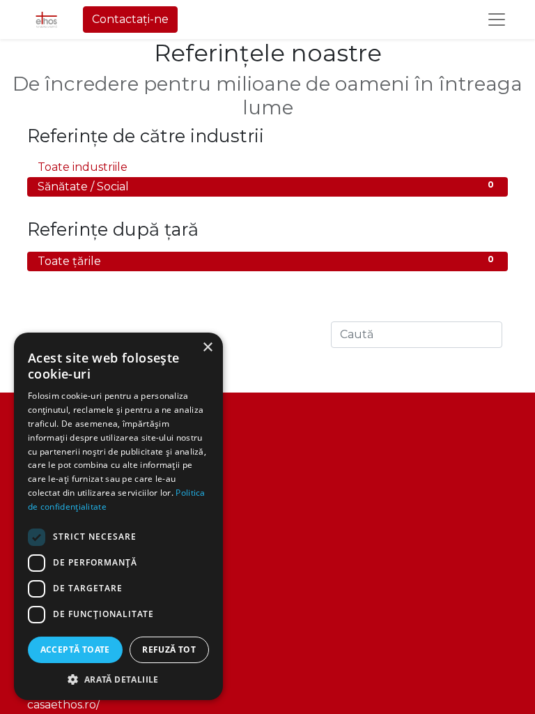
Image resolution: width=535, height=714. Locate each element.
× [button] (207, 347)
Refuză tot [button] (169, 649)
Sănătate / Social (266, 186)
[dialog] (118, 516)
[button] (118, 679)
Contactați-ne (130, 19)
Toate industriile (266, 167)
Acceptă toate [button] (75, 649)
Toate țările (266, 261)
